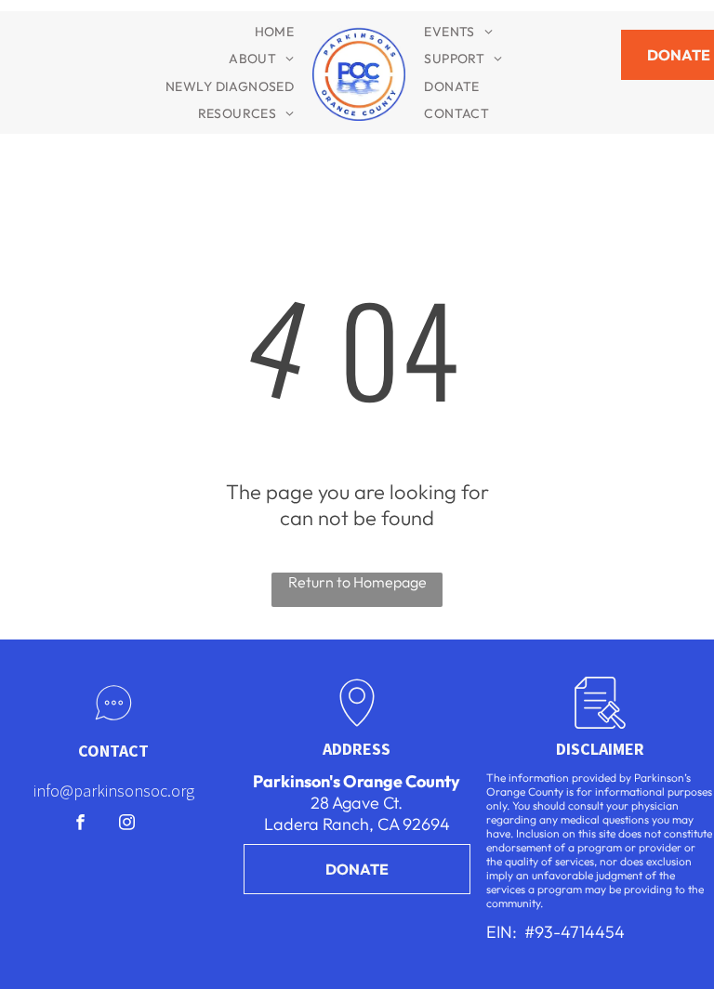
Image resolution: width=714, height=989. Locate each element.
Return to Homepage (357, 582)
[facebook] (80, 824)
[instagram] (127, 824)
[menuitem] (275, 32)
